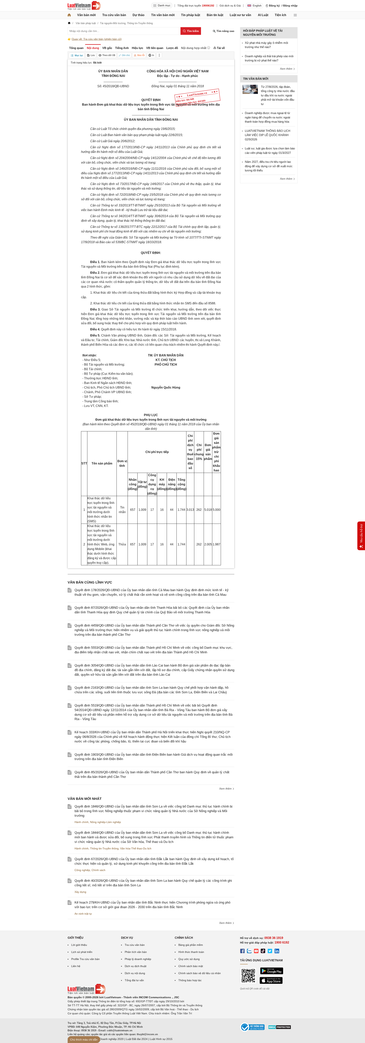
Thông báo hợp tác (190, 980)
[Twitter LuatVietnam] (270, 951)
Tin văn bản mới (163, 15)
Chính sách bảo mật (190, 966)
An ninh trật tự (83, 913)
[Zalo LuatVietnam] (249, 951)
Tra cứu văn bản (114, 15)
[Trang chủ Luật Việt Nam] (84, 5)
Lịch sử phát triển (81, 951)
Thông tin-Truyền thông (104, 848)
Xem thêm (225, 788)
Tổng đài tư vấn (134, 980)
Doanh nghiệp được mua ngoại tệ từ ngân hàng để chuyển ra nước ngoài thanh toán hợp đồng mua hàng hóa (267, 117)
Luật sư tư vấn (240, 15)
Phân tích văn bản (136, 951)
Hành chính (82, 822)
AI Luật (263, 15)
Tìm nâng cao (225, 31)
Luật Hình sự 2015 (161, 1039)
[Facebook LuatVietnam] (242, 951)
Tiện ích (280, 15)
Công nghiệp (82, 870)
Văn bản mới (86, 15)
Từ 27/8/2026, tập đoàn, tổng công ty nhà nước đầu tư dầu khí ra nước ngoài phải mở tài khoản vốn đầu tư (278, 95)
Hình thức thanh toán (191, 951)
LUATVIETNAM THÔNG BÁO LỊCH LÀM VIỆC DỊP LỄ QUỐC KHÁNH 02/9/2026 (267, 135)
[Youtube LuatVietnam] (256, 951)
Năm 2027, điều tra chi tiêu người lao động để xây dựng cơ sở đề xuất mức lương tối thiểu (269, 166)
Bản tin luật (215, 15)
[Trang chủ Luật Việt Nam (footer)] (87, 993)
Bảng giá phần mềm (190, 944)
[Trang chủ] (69, 15)
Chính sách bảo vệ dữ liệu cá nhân (199, 973)
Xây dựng (80, 891)
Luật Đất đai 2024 (137, 1039)
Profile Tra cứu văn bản (85, 959)
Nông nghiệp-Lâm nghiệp (105, 822)
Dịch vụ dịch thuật (135, 966)
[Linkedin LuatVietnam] (277, 951)
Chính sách (98, 870)
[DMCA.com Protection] (279, 1028)
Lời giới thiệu (79, 944)
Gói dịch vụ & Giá (230, 5)
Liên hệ (75, 966)
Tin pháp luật (190, 15)
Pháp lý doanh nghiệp (138, 959)
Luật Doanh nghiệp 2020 (109, 1039)
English (257, 5)
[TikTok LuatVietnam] (263, 951)
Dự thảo (138, 15)
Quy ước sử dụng (189, 959)
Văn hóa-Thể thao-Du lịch (135, 848)
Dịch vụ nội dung (135, 973)
